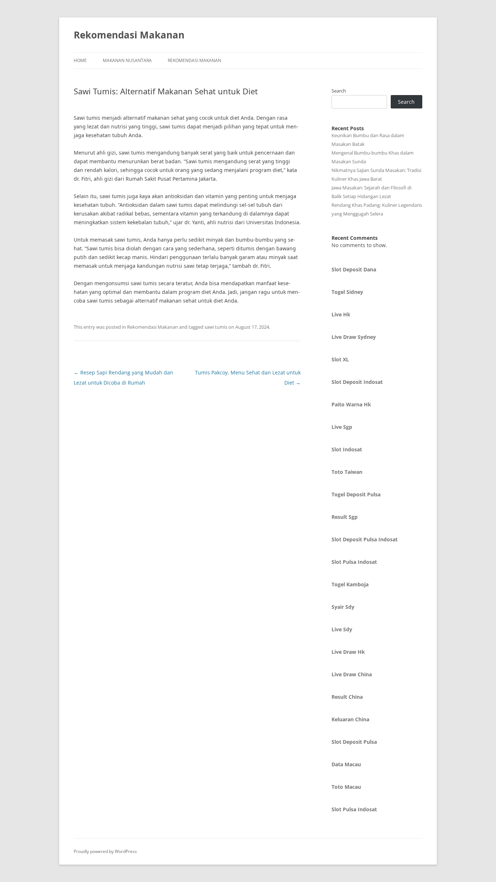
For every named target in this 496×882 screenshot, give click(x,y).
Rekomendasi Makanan (129, 34)
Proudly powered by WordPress (105, 851)
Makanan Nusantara (127, 60)
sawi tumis (215, 327)
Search (339, 90)
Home (80, 60)
